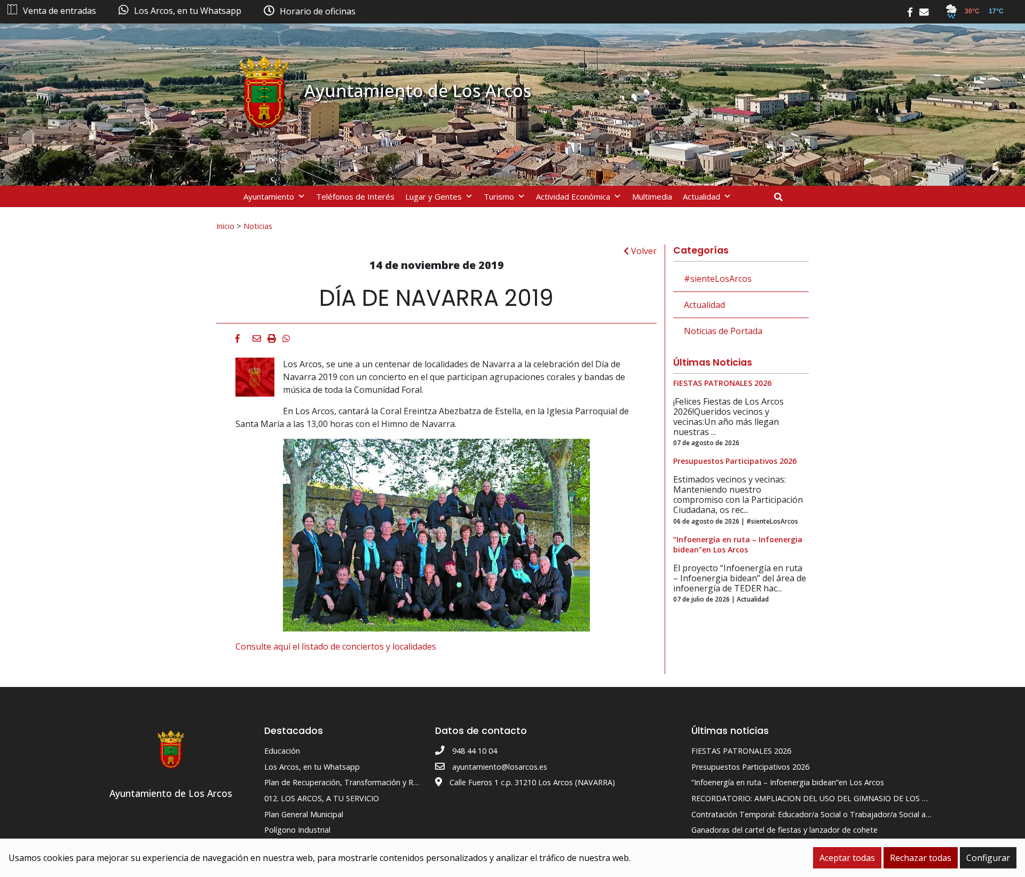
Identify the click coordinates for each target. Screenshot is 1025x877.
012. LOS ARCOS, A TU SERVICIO (321, 798)
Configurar (988, 858)
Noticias (257, 225)
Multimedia (652, 196)
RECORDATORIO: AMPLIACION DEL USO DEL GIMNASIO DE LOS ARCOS (819, 798)
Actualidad (701, 196)
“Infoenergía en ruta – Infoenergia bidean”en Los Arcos (787, 782)
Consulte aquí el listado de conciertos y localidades (335, 646)
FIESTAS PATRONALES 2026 (741, 751)
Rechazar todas (920, 858)
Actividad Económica (573, 196)
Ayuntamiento (268, 196)
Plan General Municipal (303, 814)
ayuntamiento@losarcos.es (499, 767)
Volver (643, 251)
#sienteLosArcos (718, 279)
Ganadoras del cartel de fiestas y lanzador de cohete (784, 830)
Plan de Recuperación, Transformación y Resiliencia (354, 782)
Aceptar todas (847, 858)
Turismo (499, 196)
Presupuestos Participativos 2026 (750, 767)
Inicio (225, 225)
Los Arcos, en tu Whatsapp (312, 767)
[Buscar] (782, 197)
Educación (282, 751)
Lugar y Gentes (433, 196)
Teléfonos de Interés (355, 196)
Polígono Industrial (297, 830)
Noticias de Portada (723, 331)
